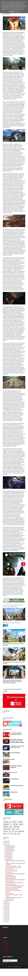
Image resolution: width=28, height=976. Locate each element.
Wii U (15, 833)
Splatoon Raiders (15, 752)
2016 (5, 912)
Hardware (6, 826)
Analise (7, 622)
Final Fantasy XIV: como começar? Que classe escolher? (14, 662)
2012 (5, 918)
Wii (11, 833)
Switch (5, 833)
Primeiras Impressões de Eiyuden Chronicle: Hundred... (15, 864)
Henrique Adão (6, 946)
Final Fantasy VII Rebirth (10, 876)
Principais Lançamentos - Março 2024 (13, 897)
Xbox (19, 833)
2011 (5, 920)
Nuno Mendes (6, 948)
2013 (5, 917)
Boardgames (6, 824)
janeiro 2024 (8, 900)
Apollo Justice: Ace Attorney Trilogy (13, 887)
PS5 (16, 831)
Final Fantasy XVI (6, 127)
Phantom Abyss (8, 893)
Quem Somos (6, 930)
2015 (5, 914)
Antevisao (20, 821)
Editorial (15, 824)
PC (9, 831)
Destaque (12, 622)
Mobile (13, 829)
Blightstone (13, 772)
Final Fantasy (17, 622)
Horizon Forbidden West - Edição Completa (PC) (14, 861)
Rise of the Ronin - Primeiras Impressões (14, 882)
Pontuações (5, 932)
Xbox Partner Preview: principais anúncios (14, 885)
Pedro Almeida (6, 951)
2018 (5, 909)
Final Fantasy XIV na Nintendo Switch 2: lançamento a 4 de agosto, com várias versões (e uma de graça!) (12, 682)
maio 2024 (8, 856)
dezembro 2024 (9, 845)
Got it (18, 11)
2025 (5, 842)
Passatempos (21, 831)
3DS (10, 821)
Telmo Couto (5, 952)
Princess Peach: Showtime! (11, 870)
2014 (5, 915)
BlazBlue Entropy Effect (10, 878)
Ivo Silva (4, 947)
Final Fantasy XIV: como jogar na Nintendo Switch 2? (13, 644)
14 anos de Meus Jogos (10, 884)
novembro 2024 (9, 847)
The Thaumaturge (9, 875)
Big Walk (12, 759)
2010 (5, 921)
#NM (5, 622)
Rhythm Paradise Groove (16, 785)
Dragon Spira (13, 792)
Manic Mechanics (9, 872)
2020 (5, 906)
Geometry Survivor (9, 881)
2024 (5, 844)
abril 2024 (8, 857)
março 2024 (8, 859)
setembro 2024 (9, 850)
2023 (5, 902)
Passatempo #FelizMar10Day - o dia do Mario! (13, 895)
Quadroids (7, 891)
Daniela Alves (6, 942)
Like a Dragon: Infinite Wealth (11, 888)
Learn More (12, 11)
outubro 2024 (9, 848)
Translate (13, 962)
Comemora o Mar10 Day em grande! (13, 890)
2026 (5, 841)
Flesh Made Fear (14, 779)
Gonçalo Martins (6, 944)
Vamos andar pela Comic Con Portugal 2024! (15, 879)
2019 (5, 908)
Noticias (5, 831)
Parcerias (5, 933)
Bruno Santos (6, 941)
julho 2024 (8, 853)
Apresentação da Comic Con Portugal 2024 (14, 873)
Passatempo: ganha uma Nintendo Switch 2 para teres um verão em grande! (17, 741)
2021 (5, 905)
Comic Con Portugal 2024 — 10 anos (13, 866)
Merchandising (7, 829)
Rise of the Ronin (9, 869)
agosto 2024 (8, 851)
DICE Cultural (5, 943)
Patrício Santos (6, 949)
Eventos (21, 824)
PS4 (12, 831)
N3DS (18, 829)
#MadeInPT (6, 821)
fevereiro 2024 (9, 899)
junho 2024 (8, 854)
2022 (5, 903)
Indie (10, 826)
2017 (5, 911)
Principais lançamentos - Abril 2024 (13, 867)
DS (11, 824)
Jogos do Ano (16, 826)
